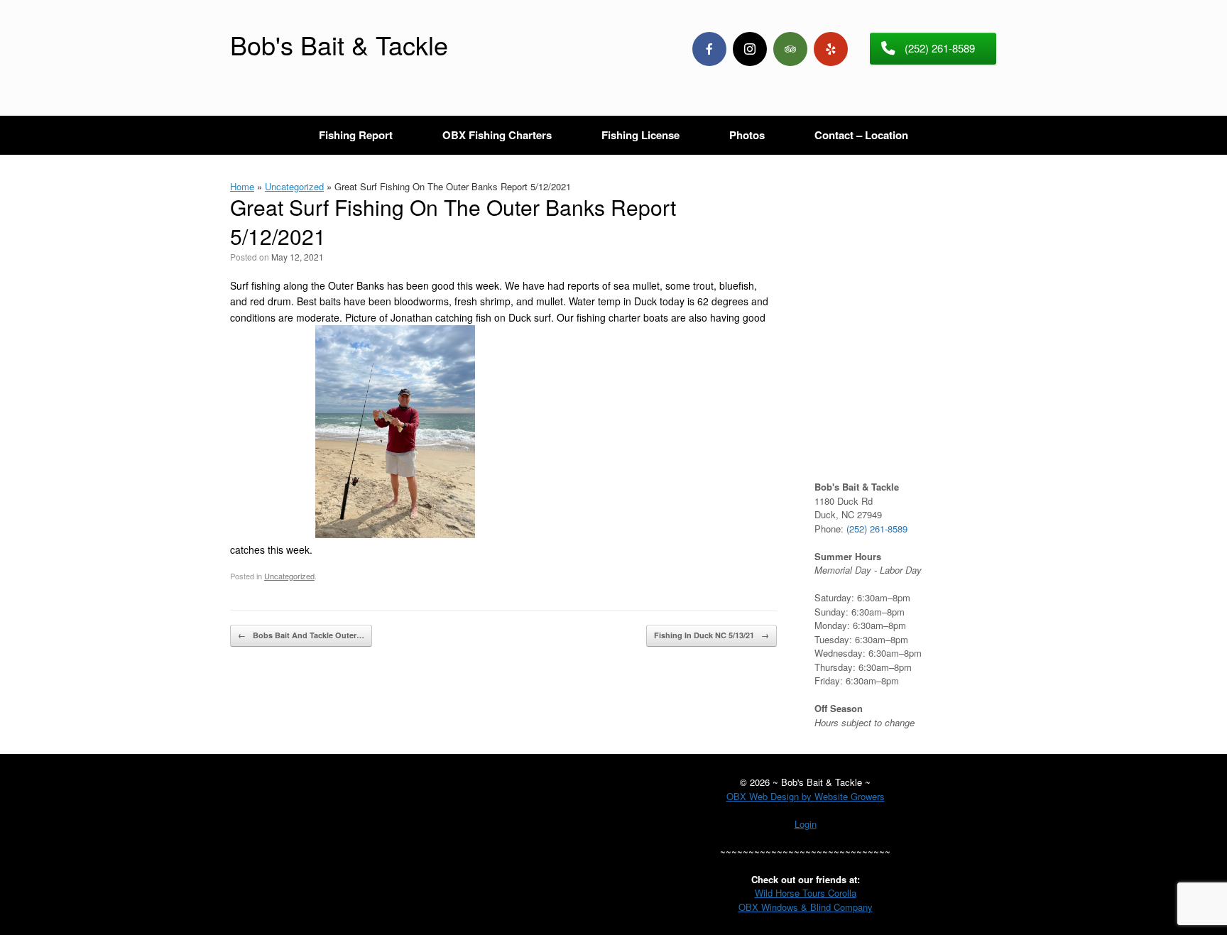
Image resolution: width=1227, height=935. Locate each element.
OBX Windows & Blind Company (805, 907)
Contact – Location (861, 135)
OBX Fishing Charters (497, 135)
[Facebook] (709, 49)
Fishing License (640, 135)
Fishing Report (356, 135)
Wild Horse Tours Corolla (805, 893)
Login (806, 824)
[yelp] (831, 49)
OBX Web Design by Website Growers (805, 796)
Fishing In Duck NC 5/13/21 (711, 635)
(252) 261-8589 (876, 528)
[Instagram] (750, 49)
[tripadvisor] (790, 49)
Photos (747, 135)
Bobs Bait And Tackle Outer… (301, 635)
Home (242, 186)
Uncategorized (294, 186)
